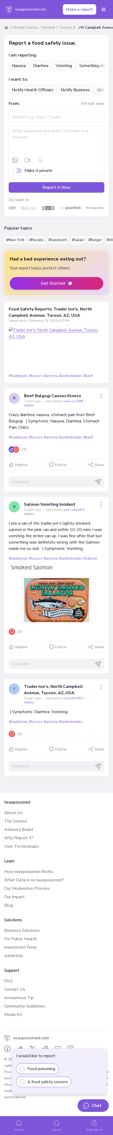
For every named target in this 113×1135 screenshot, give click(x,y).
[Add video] (27, 160)
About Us (13, 813)
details (29, 405)
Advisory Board (18, 829)
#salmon (90, 558)
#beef (88, 375)
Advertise (13, 956)
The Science (15, 821)
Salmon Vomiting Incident (49, 504)
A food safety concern (47, 1082)
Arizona (48, 27)
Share (99, 464)
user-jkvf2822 (74, 698)
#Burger (95, 239)
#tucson (35, 375)
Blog (8, 905)
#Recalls (36, 239)
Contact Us (14, 989)
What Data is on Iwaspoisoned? (34, 880)
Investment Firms (20, 947)
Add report (94, 1130)
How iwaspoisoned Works (28, 872)
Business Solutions (22, 930)
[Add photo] (15, 160)
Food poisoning (41, 1069)
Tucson (65, 27)
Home (18, 1130)
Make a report (79, 9)
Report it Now (56, 187)
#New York (15, 239)
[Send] (98, 482)
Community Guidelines (24, 1006)
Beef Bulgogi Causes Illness (52, 396)
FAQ (8, 981)
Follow (60, 464)
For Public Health (20, 939)
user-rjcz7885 (74, 401)
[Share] (101, 396)
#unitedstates (70, 375)
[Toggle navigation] (103, 9)
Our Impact (14, 897)
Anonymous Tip (19, 998)
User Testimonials (21, 846)
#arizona (51, 375)
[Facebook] (7, 1049)
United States (25, 27)
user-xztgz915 (74, 510)
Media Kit (13, 1015)
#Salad (78, 239)
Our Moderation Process (27, 888)
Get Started (53, 283)
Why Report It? (19, 838)
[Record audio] (40, 160)
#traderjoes (18, 375)
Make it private (38, 170)
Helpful (21, 464)
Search (56, 1130)
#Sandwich (57, 239)
